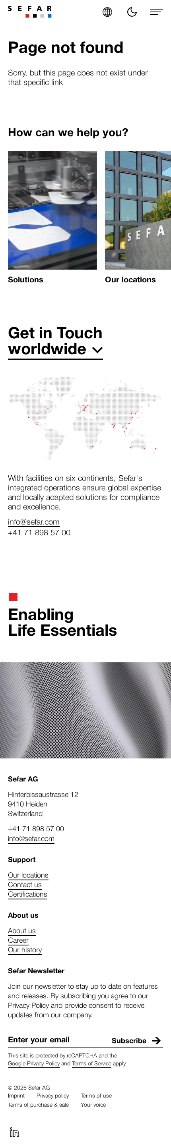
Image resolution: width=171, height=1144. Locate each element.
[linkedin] (14, 1132)
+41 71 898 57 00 (39, 532)
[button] (107, 12)
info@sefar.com (34, 521)
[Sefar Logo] (30, 12)
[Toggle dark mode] (132, 12)
